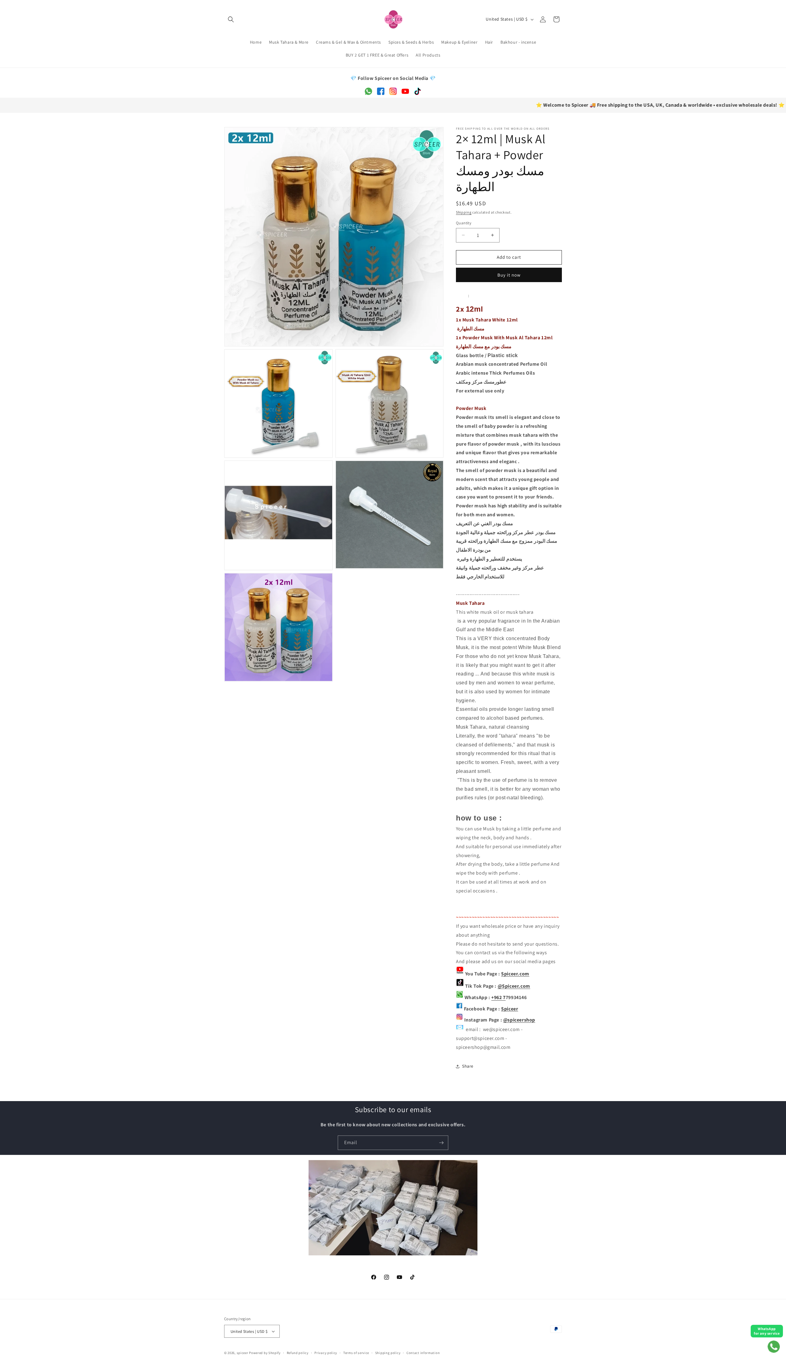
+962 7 (498, 997)
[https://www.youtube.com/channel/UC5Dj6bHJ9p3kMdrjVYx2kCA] (460, 973)
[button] (231, 19)
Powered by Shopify (265, 1353)
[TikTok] (417, 93)
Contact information (423, 1353)
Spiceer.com (515, 973)
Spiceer (509, 1008)
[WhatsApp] (368, 93)
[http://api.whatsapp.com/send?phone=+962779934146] (459, 997)
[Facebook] (381, 93)
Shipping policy (388, 1353)
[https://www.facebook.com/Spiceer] (459, 1008)
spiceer (242, 1353)
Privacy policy (325, 1353)
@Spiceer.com (514, 986)
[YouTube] (405, 93)
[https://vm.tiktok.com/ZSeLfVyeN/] (460, 986)
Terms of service (356, 1353)
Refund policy (298, 1353)
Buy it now (509, 275)
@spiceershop (519, 1020)
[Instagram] (393, 93)
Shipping (464, 212)
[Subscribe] (441, 1143)
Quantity (463, 223)
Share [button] (467, 1066)
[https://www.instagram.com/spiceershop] (459, 1020)
